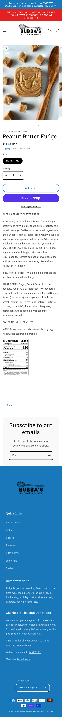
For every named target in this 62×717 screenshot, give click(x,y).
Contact (10, 568)
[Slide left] (24, 125)
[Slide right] (38, 125)
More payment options (31, 206)
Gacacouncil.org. (31, 633)
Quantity (6, 168)
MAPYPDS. (35, 652)
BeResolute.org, (40, 629)
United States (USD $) (29, 687)
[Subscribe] (49, 455)
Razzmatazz (12, 545)
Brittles (10, 537)
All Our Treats (13, 522)
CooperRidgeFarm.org (18, 629)
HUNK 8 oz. (12, 160)
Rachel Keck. (24, 659)
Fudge (9, 530)
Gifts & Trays (13, 553)
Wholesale (11, 560)
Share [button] (10, 405)
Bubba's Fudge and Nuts (24, 711)
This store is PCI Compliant (43, 711)
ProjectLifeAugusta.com (41, 624)
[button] (4, 30)
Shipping (6, 149)
